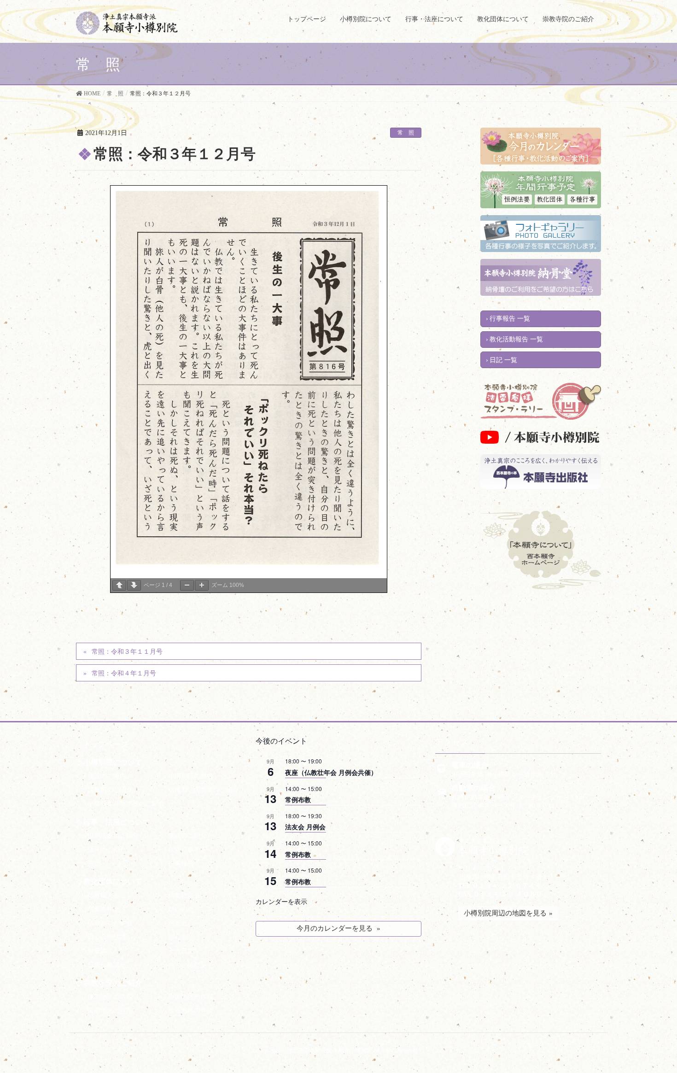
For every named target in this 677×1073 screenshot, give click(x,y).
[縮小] (187, 585)
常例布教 (298, 799)
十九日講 (181, 951)
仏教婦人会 (104, 895)
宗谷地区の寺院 (190, 1010)
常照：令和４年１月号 (124, 673)
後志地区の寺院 (110, 996)
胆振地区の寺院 (190, 996)
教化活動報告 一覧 (516, 339)
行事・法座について (116, 822)
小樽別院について (112, 762)
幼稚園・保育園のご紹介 (203, 789)
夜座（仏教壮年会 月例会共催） (331, 772)
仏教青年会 (104, 909)
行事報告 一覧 (510, 318)
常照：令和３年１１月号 (127, 651)
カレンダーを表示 (281, 901)
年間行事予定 (187, 849)
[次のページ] (134, 585)
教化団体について (112, 881)
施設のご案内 (107, 776)
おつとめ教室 (187, 965)
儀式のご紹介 (187, 835)
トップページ (105, 744)
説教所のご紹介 (110, 789)
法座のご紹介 (107, 849)
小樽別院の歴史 (190, 776)
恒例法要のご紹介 (113, 835)
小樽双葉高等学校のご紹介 (126, 803)
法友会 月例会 (305, 826)
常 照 (405, 132)
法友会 (177, 923)
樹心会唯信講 (107, 936)
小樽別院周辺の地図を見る (505, 913)
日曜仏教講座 (107, 965)
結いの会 (181, 909)
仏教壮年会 (184, 895)
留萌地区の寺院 (110, 1010)
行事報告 (181, 863)
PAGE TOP (650, 1053)
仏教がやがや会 (110, 923)
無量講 (97, 951)
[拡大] (202, 585)
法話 (94, 863)
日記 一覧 (503, 360)
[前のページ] (119, 585)
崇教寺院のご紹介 (112, 983)
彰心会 (177, 936)
